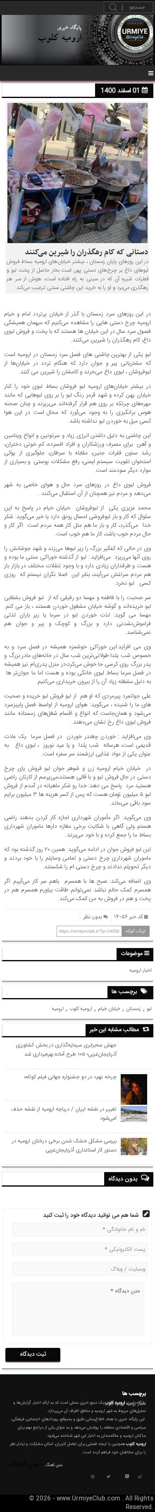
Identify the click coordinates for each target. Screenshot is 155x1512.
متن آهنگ (53, 1465)
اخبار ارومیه (140, 970)
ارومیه (58, 1009)
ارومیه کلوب (80, 1009)
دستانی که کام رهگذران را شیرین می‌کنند (86, 252)
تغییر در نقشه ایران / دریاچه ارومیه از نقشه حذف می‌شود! (64, 1114)
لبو (149, 1009)
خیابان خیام (109, 1009)
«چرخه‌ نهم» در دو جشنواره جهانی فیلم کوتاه (70, 1077)
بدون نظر (92, 917)
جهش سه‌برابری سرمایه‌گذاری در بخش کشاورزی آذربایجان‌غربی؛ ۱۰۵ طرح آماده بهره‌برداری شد (66, 1050)
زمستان (133, 1009)
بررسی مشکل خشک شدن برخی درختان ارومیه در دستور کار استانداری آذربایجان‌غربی (64, 1146)
